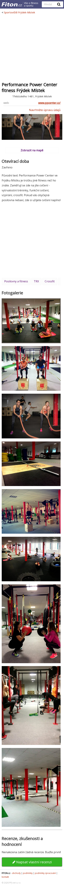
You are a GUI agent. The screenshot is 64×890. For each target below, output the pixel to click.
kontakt (5, 876)
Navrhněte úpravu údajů (45, 110)
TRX (36, 281)
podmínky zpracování (45, 873)
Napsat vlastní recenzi (33, 862)
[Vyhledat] (59, 4)
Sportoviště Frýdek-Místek (19, 12)
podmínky (28, 873)
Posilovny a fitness (16, 281)
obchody (16, 873)
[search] (50, 4)
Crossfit (50, 281)
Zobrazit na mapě (32, 150)
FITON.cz (6, 873)
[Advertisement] (32, 48)
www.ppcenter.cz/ (49, 103)
